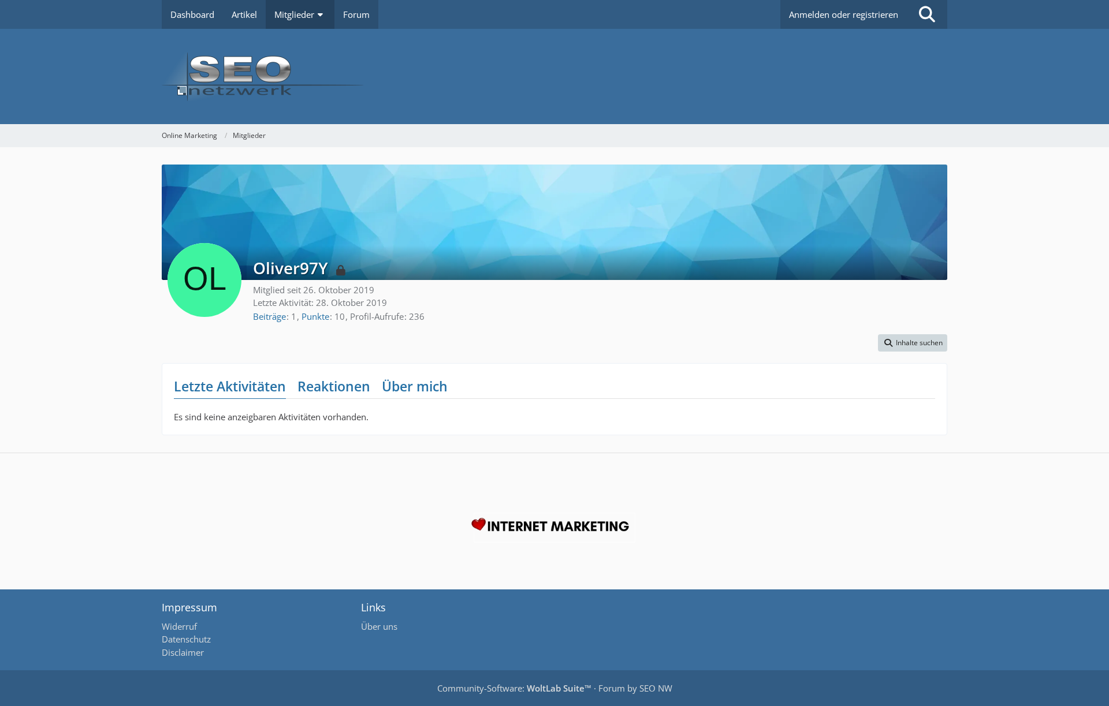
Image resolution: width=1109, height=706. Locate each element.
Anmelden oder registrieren (843, 14)
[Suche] (927, 14)
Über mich (415, 386)
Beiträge (269, 316)
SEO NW (655, 688)
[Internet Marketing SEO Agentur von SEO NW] (554, 527)
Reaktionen (333, 386)
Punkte (315, 316)
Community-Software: (514, 688)
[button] (912, 343)
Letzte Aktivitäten (230, 386)
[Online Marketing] (554, 76)
